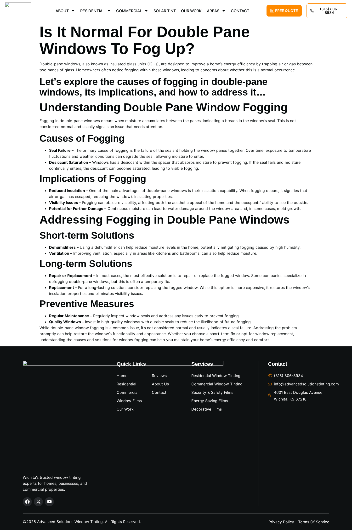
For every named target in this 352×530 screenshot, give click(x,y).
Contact (240, 10)
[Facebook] (27, 501)
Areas (213, 10)
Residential (92, 10)
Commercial (129, 10)
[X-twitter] (38, 501)
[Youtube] (49, 501)
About (62, 10)
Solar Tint (164, 10)
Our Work (191, 10)
